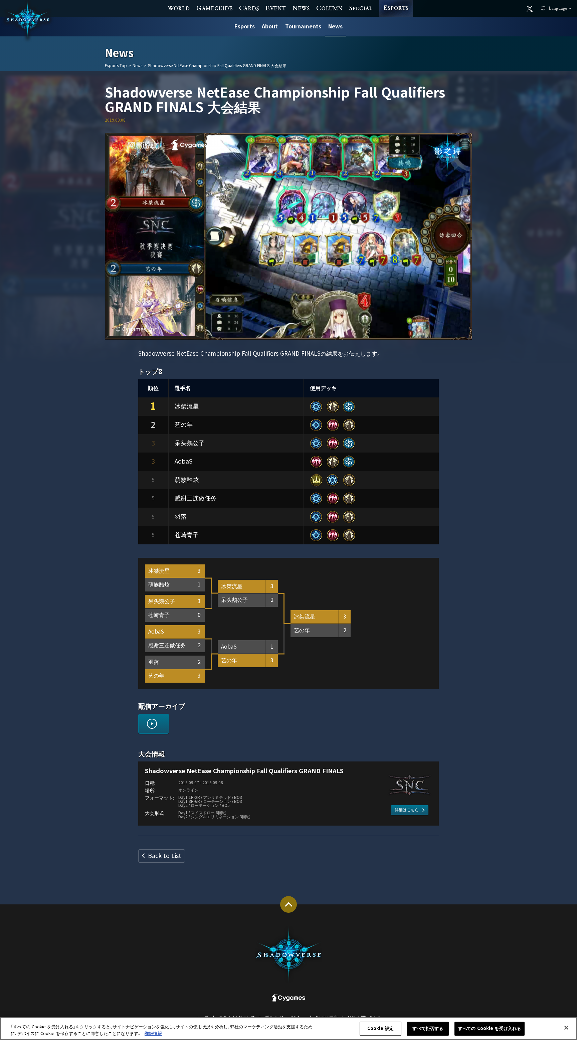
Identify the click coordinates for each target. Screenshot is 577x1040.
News (335, 26)
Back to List (164, 856)
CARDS (249, 8)
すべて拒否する (427, 1028)
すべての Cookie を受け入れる (489, 1028)
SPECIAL (361, 8)
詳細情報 (153, 1033)
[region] (288, 1028)
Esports (244, 26)
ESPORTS (396, 2)
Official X (529, 8)
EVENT (275, 8)
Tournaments (303, 26)
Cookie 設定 (380, 1028)
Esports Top (116, 66)
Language (550, 8)
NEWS (301, 8)
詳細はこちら (407, 810)
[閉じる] (566, 1027)
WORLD (178, 8)
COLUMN (329, 8)
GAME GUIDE (214, 8)
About (270, 26)
